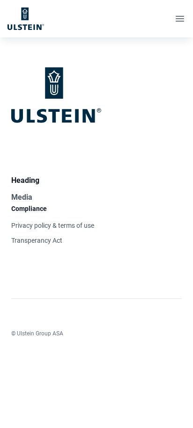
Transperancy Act (36, 240)
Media (21, 197)
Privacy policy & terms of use (52, 225)
